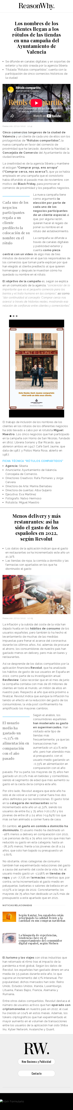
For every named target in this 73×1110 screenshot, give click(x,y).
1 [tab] (10, 316)
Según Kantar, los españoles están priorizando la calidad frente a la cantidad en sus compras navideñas (42, 917)
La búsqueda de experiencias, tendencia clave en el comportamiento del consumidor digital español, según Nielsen (40, 939)
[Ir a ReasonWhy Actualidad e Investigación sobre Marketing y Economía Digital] (36, 5)
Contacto (37, 1073)
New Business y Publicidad (36, 1062)
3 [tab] (16, 316)
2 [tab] (13, 316)
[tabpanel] (36, 368)
